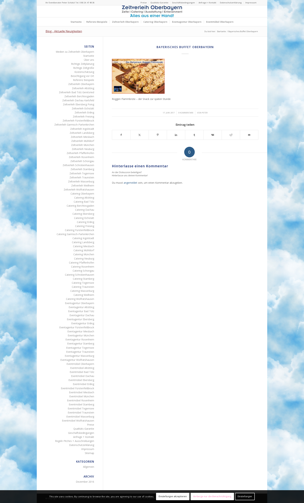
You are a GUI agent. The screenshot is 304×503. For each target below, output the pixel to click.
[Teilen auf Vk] (213, 135)
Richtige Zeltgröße (83, 68)
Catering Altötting (84, 197)
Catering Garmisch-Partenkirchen (75, 234)
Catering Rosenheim (82, 266)
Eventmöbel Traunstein (81, 412)
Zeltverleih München (82, 145)
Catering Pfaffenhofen (81, 262)
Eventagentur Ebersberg (80, 319)
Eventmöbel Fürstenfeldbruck (77, 388)
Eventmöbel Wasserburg (80, 416)
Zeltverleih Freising (83, 116)
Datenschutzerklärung (231, 2)
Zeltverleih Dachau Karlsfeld (78, 100)
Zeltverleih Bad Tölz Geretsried (76, 92)
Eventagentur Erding (82, 323)
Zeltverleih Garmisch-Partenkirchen (74, 124)
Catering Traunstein (83, 286)
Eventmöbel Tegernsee (81, 408)
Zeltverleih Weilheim (82, 185)
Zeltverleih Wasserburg (81, 181)
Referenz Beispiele (83, 80)
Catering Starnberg (83, 278)
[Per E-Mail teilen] (249, 135)
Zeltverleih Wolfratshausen (79, 189)
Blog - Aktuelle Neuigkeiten (64, 31)
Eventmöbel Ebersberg (81, 380)
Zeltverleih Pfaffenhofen (80, 153)
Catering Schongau (83, 270)
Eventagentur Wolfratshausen (77, 359)
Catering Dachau (84, 209)
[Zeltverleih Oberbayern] (152, 11)
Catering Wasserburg (82, 290)
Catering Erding (85, 222)
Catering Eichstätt (84, 218)
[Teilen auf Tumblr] (194, 135)
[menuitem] (144, 3)
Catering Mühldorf (84, 250)
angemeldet (130, 182)
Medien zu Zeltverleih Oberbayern (75, 51)
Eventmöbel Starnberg (81, 404)
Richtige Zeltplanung (82, 63)
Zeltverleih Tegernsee (81, 173)
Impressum (250, 2)
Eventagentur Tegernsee (80, 347)
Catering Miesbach (83, 246)
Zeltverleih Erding (84, 112)
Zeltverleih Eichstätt (83, 108)
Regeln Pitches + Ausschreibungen (74, 441)
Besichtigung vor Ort (82, 76)
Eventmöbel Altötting (82, 368)
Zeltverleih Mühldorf (82, 141)
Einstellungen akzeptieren (173, 496)
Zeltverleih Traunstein (81, 177)
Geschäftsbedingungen (183, 2)
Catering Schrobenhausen (79, 274)
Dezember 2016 (85, 481)
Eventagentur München (81, 335)
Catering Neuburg (84, 258)
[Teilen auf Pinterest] (158, 135)
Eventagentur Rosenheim (79, 339)
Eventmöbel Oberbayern (80, 364)
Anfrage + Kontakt (207, 2)
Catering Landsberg (83, 242)
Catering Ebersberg (83, 213)
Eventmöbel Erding (83, 384)
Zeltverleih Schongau (82, 161)
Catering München (83, 254)
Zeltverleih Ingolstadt (82, 128)
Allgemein (88, 466)
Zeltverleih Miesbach (82, 137)
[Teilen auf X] (140, 135)
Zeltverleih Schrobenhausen (78, 165)
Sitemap (89, 453)
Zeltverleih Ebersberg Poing (78, 104)
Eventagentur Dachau (81, 315)
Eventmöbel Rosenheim (80, 400)
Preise (144, 2)
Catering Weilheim (84, 295)
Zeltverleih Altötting (83, 88)
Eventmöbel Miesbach (81, 392)
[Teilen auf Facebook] (121, 135)
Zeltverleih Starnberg (82, 169)
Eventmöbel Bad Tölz (82, 372)
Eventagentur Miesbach (80, 331)
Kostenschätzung (84, 72)
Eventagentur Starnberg (80, 343)
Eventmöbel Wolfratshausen (78, 420)
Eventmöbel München (81, 396)
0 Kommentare (185, 112)
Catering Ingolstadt (83, 238)
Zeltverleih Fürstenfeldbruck (78, 120)
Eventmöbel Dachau (82, 376)
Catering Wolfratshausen (80, 299)
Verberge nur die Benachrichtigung (212, 496)
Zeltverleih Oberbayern (81, 84)
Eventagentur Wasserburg (79, 355)
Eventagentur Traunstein (80, 351)
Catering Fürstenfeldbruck (79, 230)
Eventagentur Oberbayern (79, 303)
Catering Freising (84, 226)
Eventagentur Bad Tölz (81, 311)
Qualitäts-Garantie (159, 2)
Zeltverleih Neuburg (83, 149)
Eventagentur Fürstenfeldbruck (76, 327)
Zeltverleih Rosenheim (81, 157)
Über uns (89, 59)
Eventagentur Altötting (81, 307)
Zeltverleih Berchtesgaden (79, 96)
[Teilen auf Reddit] (231, 135)
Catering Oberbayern (82, 193)
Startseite (88, 55)
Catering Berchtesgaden (80, 205)
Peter (205, 112)
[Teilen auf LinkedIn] (176, 135)
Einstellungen (245, 496)
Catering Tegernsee (83, 282)
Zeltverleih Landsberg (82, 132)
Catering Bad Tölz (84, 201)
